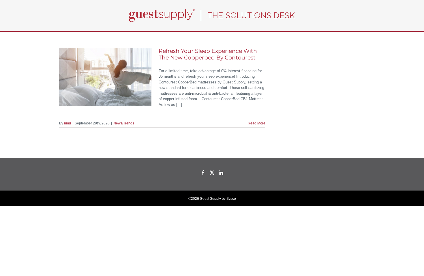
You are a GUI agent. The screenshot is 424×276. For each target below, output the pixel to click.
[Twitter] (212, 172)
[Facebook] (203, 172)
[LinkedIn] (221, 172)
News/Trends (123, 123)
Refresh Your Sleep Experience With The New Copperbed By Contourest (208, 54)
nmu (67, 123)
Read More (256, 123)
